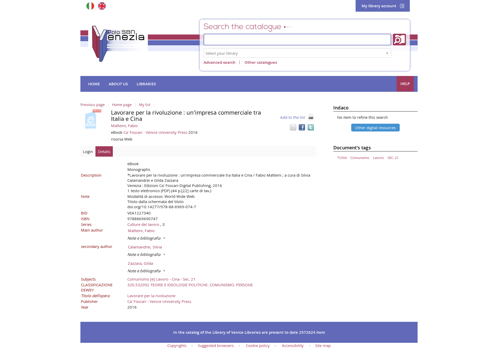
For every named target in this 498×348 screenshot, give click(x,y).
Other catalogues (261, 62)
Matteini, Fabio (124, 125)
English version (102, 6)
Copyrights (176, 345)
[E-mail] (293, 127)
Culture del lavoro (143, 224)
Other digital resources (375, 127)
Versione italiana (90, 6)
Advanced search (220, 62)
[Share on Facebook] (302, 127)
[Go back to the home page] (118, 44)
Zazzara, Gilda (140, 263)
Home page (122, 104)
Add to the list (292, 117)
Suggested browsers (216, 345)
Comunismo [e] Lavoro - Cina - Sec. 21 (161, 279)
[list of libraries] (387, 53)
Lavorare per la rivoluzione (151, 295)
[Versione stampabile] (311, 117)
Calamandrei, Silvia (145, 246)
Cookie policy (258, 345)
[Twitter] (311, 127)
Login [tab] (88, 151)
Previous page (92, 104)
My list (144, 104)
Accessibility (293, 345)
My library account (379, 6)
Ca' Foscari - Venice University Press (155, 132)
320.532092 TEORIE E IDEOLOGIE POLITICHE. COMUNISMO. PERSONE (190, 284)
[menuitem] (94, 84)
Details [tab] (104, 151)
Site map (323, 345)
